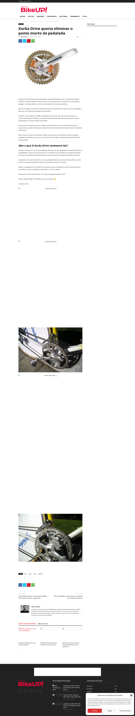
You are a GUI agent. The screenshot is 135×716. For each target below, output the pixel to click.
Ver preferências (125, 711)
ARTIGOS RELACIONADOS (27, 624)
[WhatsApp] (33, 41)
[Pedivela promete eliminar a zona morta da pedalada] (28, 634)
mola (35, 574)
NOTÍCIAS (31, 16)
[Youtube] (115, 1)
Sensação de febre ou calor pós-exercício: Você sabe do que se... (71, 687)
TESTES (84, 16)
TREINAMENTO (75, 16)
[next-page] (22, 650)
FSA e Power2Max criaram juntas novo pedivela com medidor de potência (68, 597)
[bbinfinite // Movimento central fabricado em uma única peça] (50, 634)
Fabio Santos (24, 36)
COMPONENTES (52, 16)
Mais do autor (43, 624)
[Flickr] (106, 1)
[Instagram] (109, 1)
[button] (131, 695)
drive (25, 574)
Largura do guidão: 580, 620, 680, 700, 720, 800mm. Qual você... (71, 705)
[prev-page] (19, 650)
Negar (110, 711)
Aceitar (94, 711)
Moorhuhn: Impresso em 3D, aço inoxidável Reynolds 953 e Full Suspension (71, 644)
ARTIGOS (22, 16)
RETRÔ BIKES (63, 16)
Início (19, 21)
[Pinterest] (29, 41)
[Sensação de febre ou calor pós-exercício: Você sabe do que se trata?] (57, 688)
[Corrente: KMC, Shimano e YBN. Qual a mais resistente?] (57, 697)
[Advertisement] (83, 9)
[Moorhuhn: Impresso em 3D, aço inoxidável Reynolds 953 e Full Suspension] (72, 634)
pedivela (40, 574)
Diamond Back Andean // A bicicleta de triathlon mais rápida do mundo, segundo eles (32, 597)
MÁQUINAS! (40, 16)
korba (30, 574)
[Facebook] (103, 1)
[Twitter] (112, 1)
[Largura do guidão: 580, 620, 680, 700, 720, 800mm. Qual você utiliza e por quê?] (57, 706)
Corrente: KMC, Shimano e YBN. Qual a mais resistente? (72, 696)
